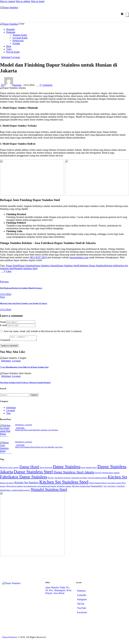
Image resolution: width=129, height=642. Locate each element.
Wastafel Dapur (5, 490)
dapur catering (13, 467)
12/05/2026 (20, 445)
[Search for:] (15, 394)
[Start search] (127, 15)
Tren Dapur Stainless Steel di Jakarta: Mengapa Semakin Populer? (25, 382)
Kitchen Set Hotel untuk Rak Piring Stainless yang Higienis (36, 430)
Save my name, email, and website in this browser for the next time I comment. (43, 331)
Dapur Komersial (46, 467)
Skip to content (7, 1)
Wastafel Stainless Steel (25, 268)
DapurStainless (9, 637)
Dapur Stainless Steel (67, 265)
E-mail (3, 325)
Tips (8, 413)
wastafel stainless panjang (21, 490)
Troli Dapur (111, 486)
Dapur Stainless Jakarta (45, 265)
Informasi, (20, 425)
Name (3, 322)
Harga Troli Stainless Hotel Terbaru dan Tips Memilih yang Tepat (39, 447)
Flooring (51, 478)
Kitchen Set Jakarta (7, 483)
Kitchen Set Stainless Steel (63, 481)
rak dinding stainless (64, 486)
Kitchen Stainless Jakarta (98, 483)
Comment (5, 340)
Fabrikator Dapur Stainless (91, 265)
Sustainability (97, 486)
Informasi (6, 57)
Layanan (15, 57)
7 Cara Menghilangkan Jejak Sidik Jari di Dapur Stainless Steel (24, 367)
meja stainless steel (30, 486)
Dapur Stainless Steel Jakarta (73, 472)
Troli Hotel (121, 486)
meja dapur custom (114, 483)
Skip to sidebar (23, 1)
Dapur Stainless (26, 265)
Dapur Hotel (12, 265)
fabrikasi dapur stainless (111, 473)
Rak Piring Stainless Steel (81, 486)
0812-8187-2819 (38, 257)
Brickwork (4, 467)
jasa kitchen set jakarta (79, 478)
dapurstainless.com (79, 257)
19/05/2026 (20, 428)
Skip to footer (38, 1)
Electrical (98, 473)
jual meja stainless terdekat (97, 478)
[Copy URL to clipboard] (4, 276)
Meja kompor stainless (14, 486)
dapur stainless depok (89, 467)
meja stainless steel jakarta (46, 486)
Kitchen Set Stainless (26, 482)
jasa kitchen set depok (62, 478)
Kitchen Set (110, 265)
